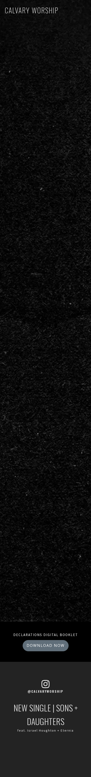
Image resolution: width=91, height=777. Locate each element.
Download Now (46, 645)
